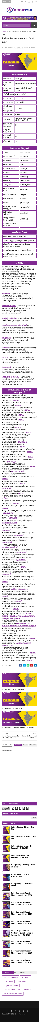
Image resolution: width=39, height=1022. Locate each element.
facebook (32, 744)
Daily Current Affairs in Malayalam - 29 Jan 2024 (21, 913)
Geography (25, 977)
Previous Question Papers (13, 994)
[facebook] (22, 1)
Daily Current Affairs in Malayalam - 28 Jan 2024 (21, 922)
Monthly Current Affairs (12, 989)
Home (4, 32)
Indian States (11, 32)
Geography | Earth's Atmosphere (20, 875)
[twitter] (25, 1)
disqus (25, 744)
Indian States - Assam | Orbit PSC (13, 708)
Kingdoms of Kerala (11, 985)
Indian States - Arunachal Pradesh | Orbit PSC (18, 728)
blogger (18, 744)
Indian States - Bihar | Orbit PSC (13, 689)
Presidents (27, 989)
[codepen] (32, 1)
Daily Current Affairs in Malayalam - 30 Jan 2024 (21, 903)
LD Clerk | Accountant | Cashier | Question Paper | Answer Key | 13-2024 (23, 933)
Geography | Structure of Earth (22, 884)
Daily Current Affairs (11, 977)
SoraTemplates (15, 1017)
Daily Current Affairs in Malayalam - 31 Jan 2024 (21, 894)
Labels (8, 972)
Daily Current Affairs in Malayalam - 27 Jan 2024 (21, 942)
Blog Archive (19, 972)
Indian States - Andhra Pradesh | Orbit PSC (21, 856)
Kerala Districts (22, 981)
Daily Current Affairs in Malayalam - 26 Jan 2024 (21, 952)
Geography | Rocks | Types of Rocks (23, 866)
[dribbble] (36, 1)
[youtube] (29, 1)
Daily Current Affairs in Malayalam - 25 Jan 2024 (21, 961)
